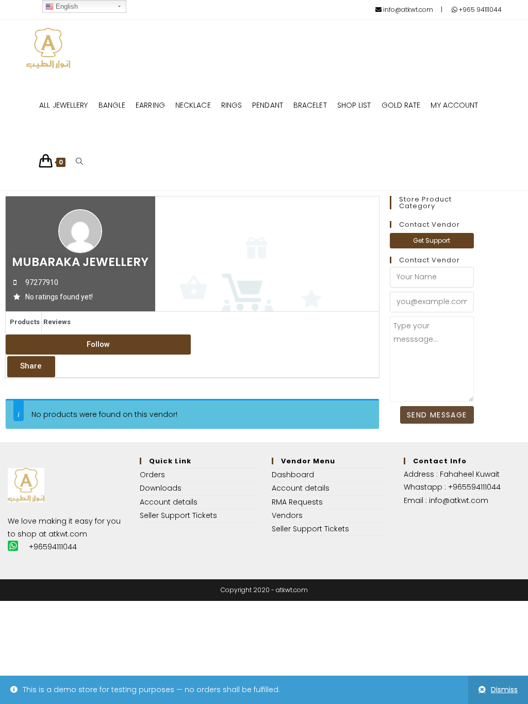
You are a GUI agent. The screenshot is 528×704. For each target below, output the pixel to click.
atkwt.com (67, 534)
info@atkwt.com (407, 9)
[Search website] (79, 161)
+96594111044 (53, 547)
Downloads (161, 488)
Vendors (287, 515)
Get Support (431, 240)
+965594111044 (474, 487)
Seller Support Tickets (178, 515)
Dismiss (504, 689)
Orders (152, 475)
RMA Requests (297, 502)
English (66, 6)
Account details (168, 502)
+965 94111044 (479, 9)
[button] (98, 344)
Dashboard (293, 475)
